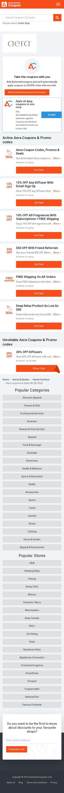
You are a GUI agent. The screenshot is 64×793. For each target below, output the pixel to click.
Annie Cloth (32, 586)
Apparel (32, 437)
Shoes (32, 523)
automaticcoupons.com (40, 777)
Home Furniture (41, 379)
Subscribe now (17, 749)
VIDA (32, 563)
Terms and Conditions (36, 782)
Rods (32, 641)
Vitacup (32, 578)
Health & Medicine (32, 468)
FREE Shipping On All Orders (36, 277)
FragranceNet (32, 689)
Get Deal (38, 170)
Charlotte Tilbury (32, 602)
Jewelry (32, 515)
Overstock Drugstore (32, 665)
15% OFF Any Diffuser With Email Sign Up (34, 184)
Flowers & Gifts (32, 405)
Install (51, 114)
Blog (21, 782)
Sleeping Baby (32, 571)
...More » (56, 158)
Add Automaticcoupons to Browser (27, 92)
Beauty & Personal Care (32, 429)
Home (6, 379)
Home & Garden (20, 379)
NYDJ (32, 626)
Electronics (32, 460)
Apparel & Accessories (32, 547)
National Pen (32, 696)
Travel (32, 508)
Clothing (32, 531)
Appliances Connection (32, 657)
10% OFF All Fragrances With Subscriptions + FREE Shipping (37, 217)
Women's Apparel (32, 397)
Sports (32, 500)
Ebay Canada (32, 618)
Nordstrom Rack (32, 649)
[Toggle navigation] (58, 4)
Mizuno (32, 594)
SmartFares (32, 673)
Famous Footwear (32, 704)
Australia (32, 452)
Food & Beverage (32, 445)
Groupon (32, 681)
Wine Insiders (32, 610)
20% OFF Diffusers (29, 352)
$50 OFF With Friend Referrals (37, 248)
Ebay (27, 23)
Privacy (54, 782)
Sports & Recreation (32, 476)
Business (32, 421)
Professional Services (32, 413)
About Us (11, 782)
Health (32, 484)
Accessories (32, 492)
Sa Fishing (32, 633)
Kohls (21, 23)
